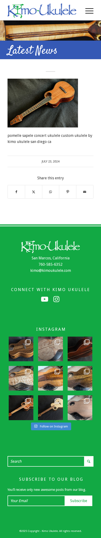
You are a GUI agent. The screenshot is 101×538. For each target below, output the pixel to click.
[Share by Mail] (84, 191)
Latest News (33, 51)
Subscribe (78, 501)
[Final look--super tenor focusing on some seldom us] (21, 349)
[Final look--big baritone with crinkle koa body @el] (50, 407)
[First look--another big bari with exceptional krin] (50, 378)
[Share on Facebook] (16, 191)
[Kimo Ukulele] (42, 10)
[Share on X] (33, 191)
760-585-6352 (50, 264)
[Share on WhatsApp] (50, 191)
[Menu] (87, 10)
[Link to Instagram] (56, 299)
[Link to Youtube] (44, 299)
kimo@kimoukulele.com (50, 270)
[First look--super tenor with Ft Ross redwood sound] (80, 407)
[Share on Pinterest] (67, 191)
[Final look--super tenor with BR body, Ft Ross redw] (80, 349)
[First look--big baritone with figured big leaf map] (50, 349)
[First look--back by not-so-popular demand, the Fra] (21, 378)
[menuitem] (87, 10)
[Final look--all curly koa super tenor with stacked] (21, 407)
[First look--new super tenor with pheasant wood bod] (80, 378)
